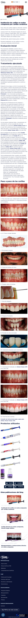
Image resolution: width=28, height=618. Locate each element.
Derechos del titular (5, 579)
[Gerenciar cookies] (3, 615)
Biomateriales (4, 597)
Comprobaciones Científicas (7, 570)
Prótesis (3, 599)
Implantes (3, 595)
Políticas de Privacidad (6, 577)
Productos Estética (5, 590)
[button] (25, 2)
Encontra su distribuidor (6, 581)
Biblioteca (3, 568)
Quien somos (4, 563)
